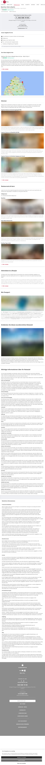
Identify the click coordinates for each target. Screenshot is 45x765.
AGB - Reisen (22, 703)
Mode (22, 4)
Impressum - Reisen (22, 707)
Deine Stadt (9, 4)
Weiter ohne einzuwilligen (21, 763)
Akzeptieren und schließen (21, 757)
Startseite (3, 4)
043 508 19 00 (23, 18)
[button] (1, 2)
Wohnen (33, 4)
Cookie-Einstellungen (22, 716)
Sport (38, 4)
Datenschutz (22, 710)
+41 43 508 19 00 (22, 25)
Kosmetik (27, 4)
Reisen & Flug (17, 4)
